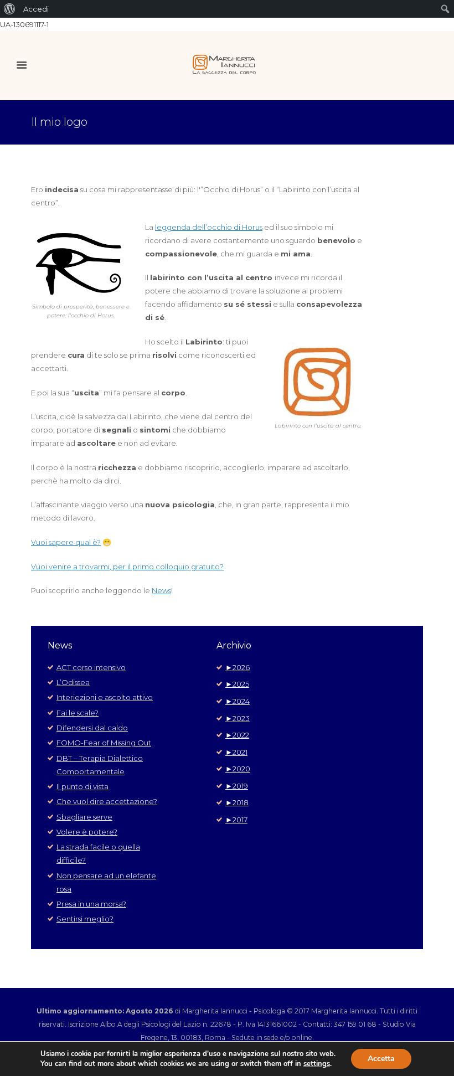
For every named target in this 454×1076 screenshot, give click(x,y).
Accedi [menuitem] (36, 8)
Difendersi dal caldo (92, 727)
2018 (237, 802)
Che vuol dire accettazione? (106, 801)
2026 (237, 667)
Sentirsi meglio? (85, 918)
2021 (236, 752)
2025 (237, 683)
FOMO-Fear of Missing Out (103, 742)
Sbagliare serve (84, 816)
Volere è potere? (86, 831)
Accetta (381, 1058)
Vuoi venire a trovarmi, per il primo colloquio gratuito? (127, 566)
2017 (236, 819)
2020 (237, 768)
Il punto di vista (82, 786)
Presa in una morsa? (91, 903)
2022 (237, 734)
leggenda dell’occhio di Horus (208, 227)
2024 (237, 701)
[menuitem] (9, 9)
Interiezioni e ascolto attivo (104, 697)
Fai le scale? (77, 712)
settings (316, 1064)
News (161, 590)
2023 (237, 718)
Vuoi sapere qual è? (66, 542)
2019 (236, 785)
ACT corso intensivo (91, 667)
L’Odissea (73, 682)
